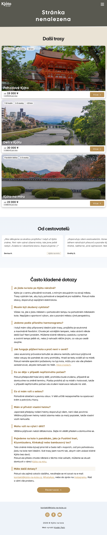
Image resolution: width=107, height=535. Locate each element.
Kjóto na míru (14, 196)
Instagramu (80, 477)
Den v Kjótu (12, 142)
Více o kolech (63, 364)
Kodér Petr (59, 527)
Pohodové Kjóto (16, 88)
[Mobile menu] (102, 4)
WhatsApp (48, 477)
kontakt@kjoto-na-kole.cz (28, 477)
